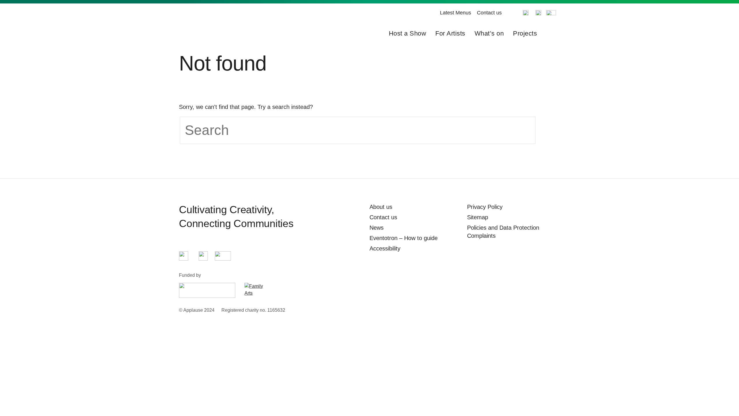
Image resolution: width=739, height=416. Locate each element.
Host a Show (407, 33)
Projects (525, 33)
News (377, 227)
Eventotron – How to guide (404, 238)
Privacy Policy (485, 207)
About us (381, 207)
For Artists (450, 33)
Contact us (489, 13)
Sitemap (477, 217)
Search (550, 33)
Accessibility (385, 248)
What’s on (489, 33)
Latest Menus (455, 13)
